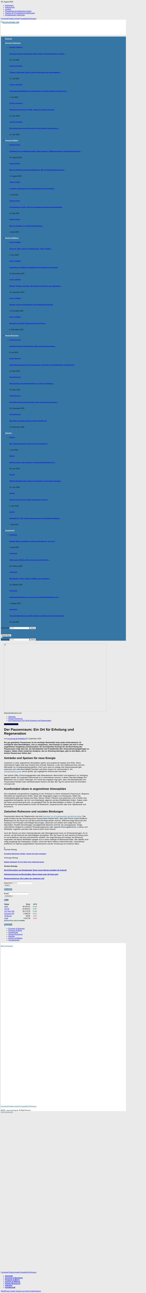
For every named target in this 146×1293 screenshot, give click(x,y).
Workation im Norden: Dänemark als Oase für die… (27, 323)
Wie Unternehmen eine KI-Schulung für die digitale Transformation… (34, 128)
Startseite (8, 39)
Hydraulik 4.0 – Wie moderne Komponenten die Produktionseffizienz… (35, 518)
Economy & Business (13, 43)
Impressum (9, 5)
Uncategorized (13, 940)
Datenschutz (10, 7)
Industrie (8, 433)
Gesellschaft (9, 530)
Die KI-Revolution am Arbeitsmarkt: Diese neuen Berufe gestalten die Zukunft (35, 870)
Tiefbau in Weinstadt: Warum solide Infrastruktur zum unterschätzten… (35, 72)
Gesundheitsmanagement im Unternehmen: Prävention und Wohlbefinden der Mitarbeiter (41, 365)
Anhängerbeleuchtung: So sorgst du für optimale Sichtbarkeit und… (34, 597)
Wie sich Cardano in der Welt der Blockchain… (26, 226)
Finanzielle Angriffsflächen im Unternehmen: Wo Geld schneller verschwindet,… (38, 91)
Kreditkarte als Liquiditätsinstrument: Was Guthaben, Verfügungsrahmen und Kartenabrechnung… (45, 151)
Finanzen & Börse (11, 140)
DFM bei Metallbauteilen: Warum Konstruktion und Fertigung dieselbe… (35, 481)
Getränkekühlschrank (12, 771)
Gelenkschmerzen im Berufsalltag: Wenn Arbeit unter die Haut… (32, 346)
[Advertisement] (40, 28)
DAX (6, 906)
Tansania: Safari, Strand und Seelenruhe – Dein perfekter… (30, 249)
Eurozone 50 (9, 914)
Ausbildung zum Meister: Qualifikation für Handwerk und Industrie (33, 267)
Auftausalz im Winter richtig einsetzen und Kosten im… (29, 560)
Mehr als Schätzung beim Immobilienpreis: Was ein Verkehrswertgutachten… (37, 170)
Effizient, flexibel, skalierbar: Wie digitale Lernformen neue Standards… (35, 286)
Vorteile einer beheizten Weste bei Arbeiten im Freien (28, 500)
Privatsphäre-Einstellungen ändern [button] (18, 11)
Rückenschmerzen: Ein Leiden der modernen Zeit (24, 878)
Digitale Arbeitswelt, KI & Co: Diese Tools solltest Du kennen (24, 862)
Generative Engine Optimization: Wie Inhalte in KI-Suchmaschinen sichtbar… (37, 54)
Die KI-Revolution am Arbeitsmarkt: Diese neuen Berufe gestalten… (33, 402)
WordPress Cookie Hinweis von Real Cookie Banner (21, 1291)
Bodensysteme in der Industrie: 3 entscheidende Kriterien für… (32, 462)
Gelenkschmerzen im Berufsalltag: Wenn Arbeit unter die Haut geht (31, 874)
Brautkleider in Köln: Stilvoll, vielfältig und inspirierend (29, 578)
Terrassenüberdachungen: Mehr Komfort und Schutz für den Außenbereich (36, 616)
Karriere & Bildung (11, 238)
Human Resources (11, 335)
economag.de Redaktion (16, 739)
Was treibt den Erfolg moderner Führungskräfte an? (28, 421)
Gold (6, 918)
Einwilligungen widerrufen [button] (15, 15)
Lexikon (8, 9)
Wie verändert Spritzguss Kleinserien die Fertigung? (28, 444)
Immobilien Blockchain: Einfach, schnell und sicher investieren (25, 854)
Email (6, 893)
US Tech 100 (9, 911)
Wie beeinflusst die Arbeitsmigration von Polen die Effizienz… (32, 383)
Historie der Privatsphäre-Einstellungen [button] (20, 13)
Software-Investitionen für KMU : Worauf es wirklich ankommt (31, 110)
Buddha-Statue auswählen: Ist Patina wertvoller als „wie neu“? (32, 541)
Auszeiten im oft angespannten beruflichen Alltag (62, 816)
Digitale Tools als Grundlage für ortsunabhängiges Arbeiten (31, 304)
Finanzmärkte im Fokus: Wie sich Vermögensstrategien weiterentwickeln (35, 207)
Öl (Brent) (8, 916)
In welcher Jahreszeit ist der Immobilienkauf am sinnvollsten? (32, 188)
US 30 (6, 909)
